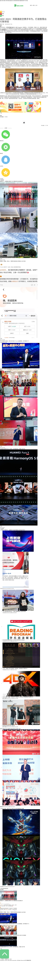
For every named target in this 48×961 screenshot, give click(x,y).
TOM (3, 24)
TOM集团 (2, 959)
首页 (1, 0)
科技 (27, 0)
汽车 (25, 0)
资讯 (3, 0)
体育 (7, 0)
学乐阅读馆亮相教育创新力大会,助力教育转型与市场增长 (13, 639)
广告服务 (6, 959)
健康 (21, 0)
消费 (23, 0)
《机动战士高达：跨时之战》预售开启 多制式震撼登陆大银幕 (12, 808)
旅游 (11, 0)
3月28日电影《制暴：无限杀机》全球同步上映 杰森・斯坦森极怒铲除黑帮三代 (17, 697)
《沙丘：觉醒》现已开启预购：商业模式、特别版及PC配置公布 (14, 668)
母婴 (15, 0)
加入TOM (10, 959)
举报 (1, 115)
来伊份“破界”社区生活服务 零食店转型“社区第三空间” (10, 728)
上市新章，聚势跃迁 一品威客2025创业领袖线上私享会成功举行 (12, 529)
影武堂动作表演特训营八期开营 (8, 725)
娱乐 (5, 0)
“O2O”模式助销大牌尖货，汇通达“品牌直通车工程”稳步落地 (14, 611)
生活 (13, 0)
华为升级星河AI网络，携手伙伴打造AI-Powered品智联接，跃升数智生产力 (14, 341)
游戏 (9, 0)
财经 (19, 0)
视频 (17, 0)
